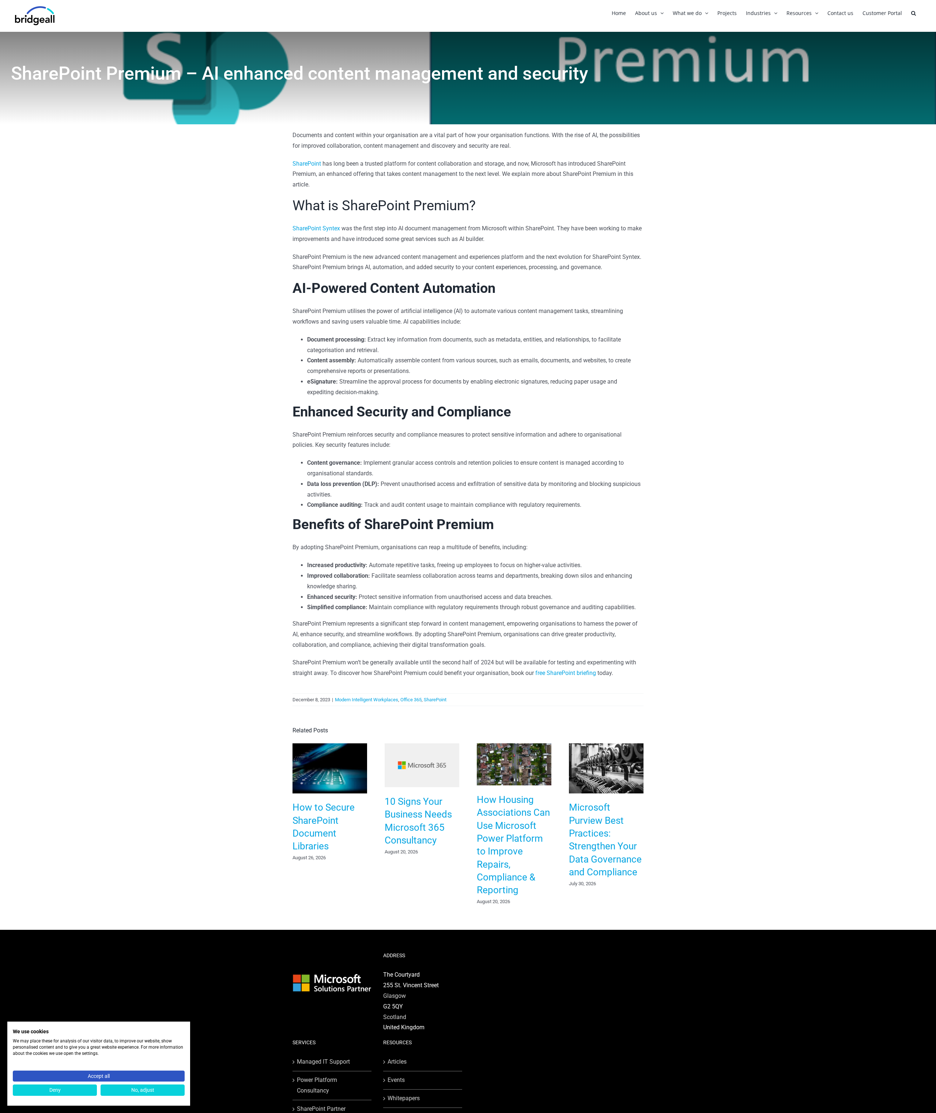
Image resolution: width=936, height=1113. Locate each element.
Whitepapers (404, 1098)
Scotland (394, 1017)
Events (396, 1079)
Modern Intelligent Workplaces (366, 699)
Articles (397, 1061)
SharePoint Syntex (316, 228)
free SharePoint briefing (565, 672)
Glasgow (394, 995)
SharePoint (306, 163)
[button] (913, 13)
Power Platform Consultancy (317, 1085)
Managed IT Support (323, 1061)
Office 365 (411, 699)
